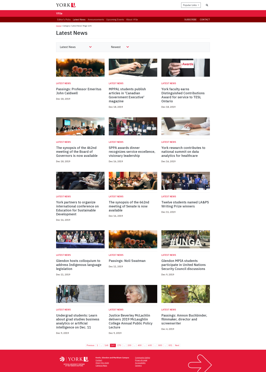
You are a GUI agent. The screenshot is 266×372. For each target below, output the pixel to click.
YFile (59, 13)
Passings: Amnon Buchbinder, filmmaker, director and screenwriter (184, 319)
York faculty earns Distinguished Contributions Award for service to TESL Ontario (183, 95)
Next (177, 345)
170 (119, 345)
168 (106, 345)
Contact (205, 19)
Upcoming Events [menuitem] (115, 19)
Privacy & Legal (141, 360)
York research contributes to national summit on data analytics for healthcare (183, 151)
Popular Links (190, 5)
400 (140, 345)
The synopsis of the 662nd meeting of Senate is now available (129, 206)
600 (150, 345)
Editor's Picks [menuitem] (64, 19)
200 (129, 345)
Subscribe (190, 19)
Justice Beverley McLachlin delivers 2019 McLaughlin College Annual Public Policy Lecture (130, 321)
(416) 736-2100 (102, 363)
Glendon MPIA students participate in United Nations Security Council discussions (183, 264)
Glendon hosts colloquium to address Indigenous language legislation (78, 264)
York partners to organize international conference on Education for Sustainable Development (77, 208)
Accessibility (140, 363)
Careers (138, 365)
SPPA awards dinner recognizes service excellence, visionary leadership (132, 151)
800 (160, 345)
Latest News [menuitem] (79, 19)
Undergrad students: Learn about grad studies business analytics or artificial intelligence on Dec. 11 (77, 321)
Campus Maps (101, 365)
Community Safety (142, 357)
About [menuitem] (132, 19)
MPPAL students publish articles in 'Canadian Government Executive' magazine (127, 95)
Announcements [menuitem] (96, 19)
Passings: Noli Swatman (127, 260)
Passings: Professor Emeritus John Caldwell (78, 91)
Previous (90, 345)
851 (170, 345)
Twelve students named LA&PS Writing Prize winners (185, 204)
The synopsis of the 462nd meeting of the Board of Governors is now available (77, 151)
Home (58, 26)
